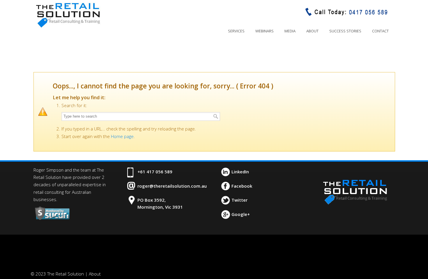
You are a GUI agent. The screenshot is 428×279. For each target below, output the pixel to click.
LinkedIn (240, 172)
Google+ (240, 214)
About (95, 274)
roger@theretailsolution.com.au (172, 186)
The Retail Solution (67, 15)
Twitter (239, 200)
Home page (122, 136)
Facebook (241, 186)
